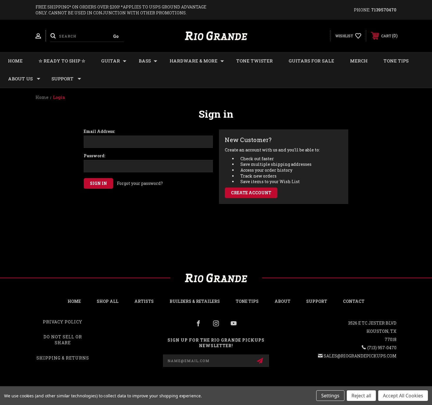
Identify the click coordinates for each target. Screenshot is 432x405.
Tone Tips (396, 61)
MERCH (359, 61)
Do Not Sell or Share (62, 339)
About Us (20, 79)
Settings (330, 395)
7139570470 (383, 10)
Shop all (107, 301)
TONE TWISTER (254, 61)
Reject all (361, 395)
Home (15, 61)
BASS (145, 61)
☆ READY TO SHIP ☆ (61, 61)
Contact (353, 301)
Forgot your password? (140, 183)
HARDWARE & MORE (193, 61)
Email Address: (99, 131)
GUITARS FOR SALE (311, 61)
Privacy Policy (62, 322)
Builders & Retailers (195, 301)
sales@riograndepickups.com (360, 356)
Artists (144, 301)
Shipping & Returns (62, 358)
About (282, 301)
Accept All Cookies (403, 395)
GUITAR (110, 61)
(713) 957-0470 (381, 347)
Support (62, 79)
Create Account (251, 192)
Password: (94, 156)
